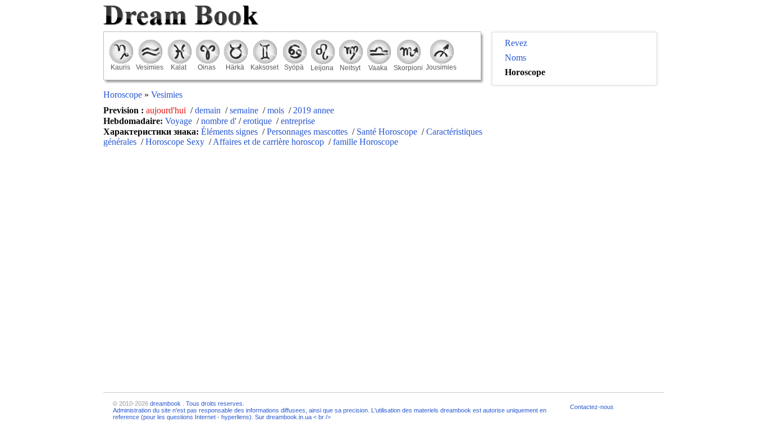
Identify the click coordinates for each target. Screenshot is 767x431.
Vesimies (166, 94)
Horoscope (123, 94)
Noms (515, 57)
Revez (516, 43)
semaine (245, 110)
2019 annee (313, 110)
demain (209, 110)
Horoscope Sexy (174, 141)
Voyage (179, 121)
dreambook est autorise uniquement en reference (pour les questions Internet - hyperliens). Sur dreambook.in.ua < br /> (329, 413)
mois (276, 110)
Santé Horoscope (387, 131)
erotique (258, 121)
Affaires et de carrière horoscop (268, 141)
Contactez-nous (592, 407)
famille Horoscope (365, 141)
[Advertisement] (574, 163)
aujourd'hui (167, 110)
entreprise (298, 121)
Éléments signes (229, 131)
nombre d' (218, 121)
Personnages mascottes (307, 131)
